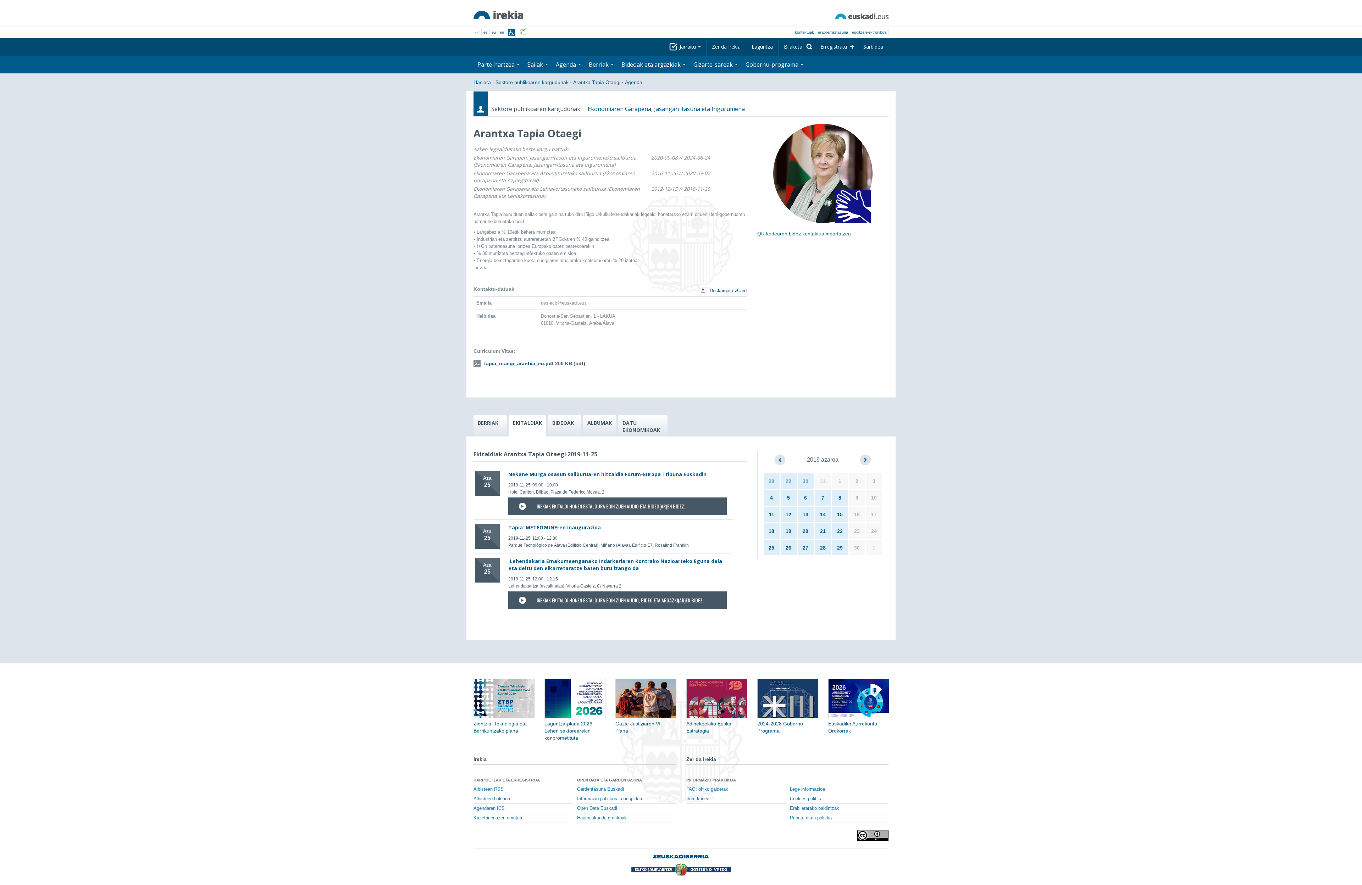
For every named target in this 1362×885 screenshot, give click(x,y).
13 (805, 514)
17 (874, 514)
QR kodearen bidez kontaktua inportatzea (804, 233)
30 (805, 481)
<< (477, 32)
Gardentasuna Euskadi (600, 789)
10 (874, 498)
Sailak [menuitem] (535, 64)
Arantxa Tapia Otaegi (596, 82)
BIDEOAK (563, 422)
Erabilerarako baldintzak (814, 808)
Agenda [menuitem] (566, 64)
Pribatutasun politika (811, 818)
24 (874, 531)
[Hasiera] (498, 15)
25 (771, 548)
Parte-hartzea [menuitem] (496, 64)
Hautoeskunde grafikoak (602, 818)
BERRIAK (488, 422)
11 (771, 514)
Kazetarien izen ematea (498, 818)
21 (823, 531)
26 (788, 548)
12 (788, 514)
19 (788, 531)
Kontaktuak (804, 32)
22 (840, 531)
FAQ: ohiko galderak (707, 789)
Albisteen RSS (489, 789)
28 (771, 481)
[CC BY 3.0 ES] (872, 835)
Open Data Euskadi (597, 808)
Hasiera (482, 82)
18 (771, 531)
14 (823, 514)
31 (823, 481)
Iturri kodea (697, 798)
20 (805, 531)
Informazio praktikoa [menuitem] (711, 780)
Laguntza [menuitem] (762, 46)
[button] (780, 460)
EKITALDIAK (527, 422)
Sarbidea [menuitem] (873, 46)
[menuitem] (797, 47)
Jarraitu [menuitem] (688, 46)
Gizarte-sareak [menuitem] (713, 64)
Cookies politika (806, 798)
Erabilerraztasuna (833, 32)
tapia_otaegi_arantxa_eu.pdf (519, 363)
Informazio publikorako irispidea (609, 798)
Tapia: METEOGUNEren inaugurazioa (554, 527)
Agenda (633, 82)
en (502, 32)
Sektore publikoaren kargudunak (532, 82)
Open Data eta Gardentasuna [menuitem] (609, 780)
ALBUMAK (599, 422)
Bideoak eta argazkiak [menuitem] (651, 64)
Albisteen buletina (492, 798)
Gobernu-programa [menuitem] (773, 64)
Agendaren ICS (489, 808)
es (485, 32)
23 (857, 531)
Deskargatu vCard (727, 290)
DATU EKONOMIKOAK (641, 426)
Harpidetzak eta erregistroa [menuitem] (507, 780)
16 (857, 514)
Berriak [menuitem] (599, 64)
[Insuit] (511, 32)
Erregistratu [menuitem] (833, 46)
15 (840, 514)
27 (805, 548)
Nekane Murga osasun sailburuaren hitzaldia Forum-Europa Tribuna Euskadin (607, 474)
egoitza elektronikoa (869, 32)
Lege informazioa (807, 789)
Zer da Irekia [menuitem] (726, 46)
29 (788, 481)
